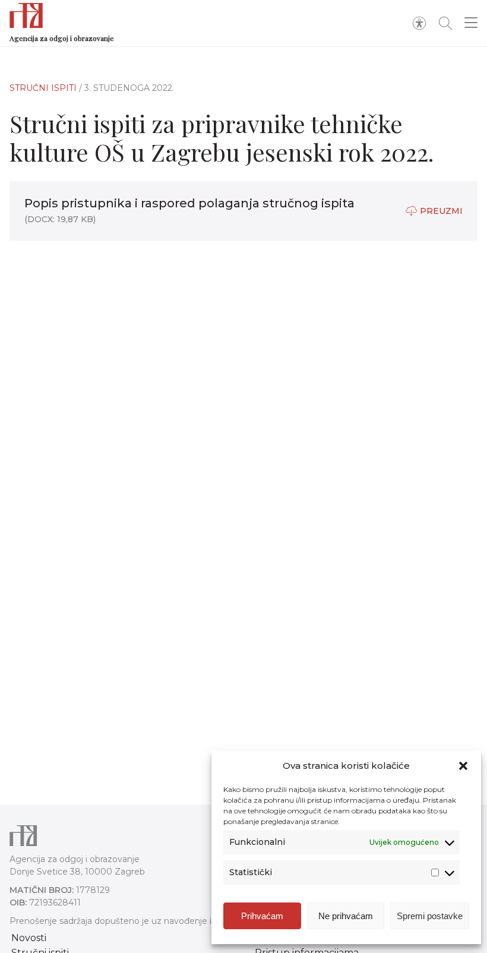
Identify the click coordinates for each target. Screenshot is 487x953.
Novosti (28, 937)
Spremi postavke (430, 916)
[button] (463, 766)
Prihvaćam (262, 916)
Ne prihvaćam (345, 916)
